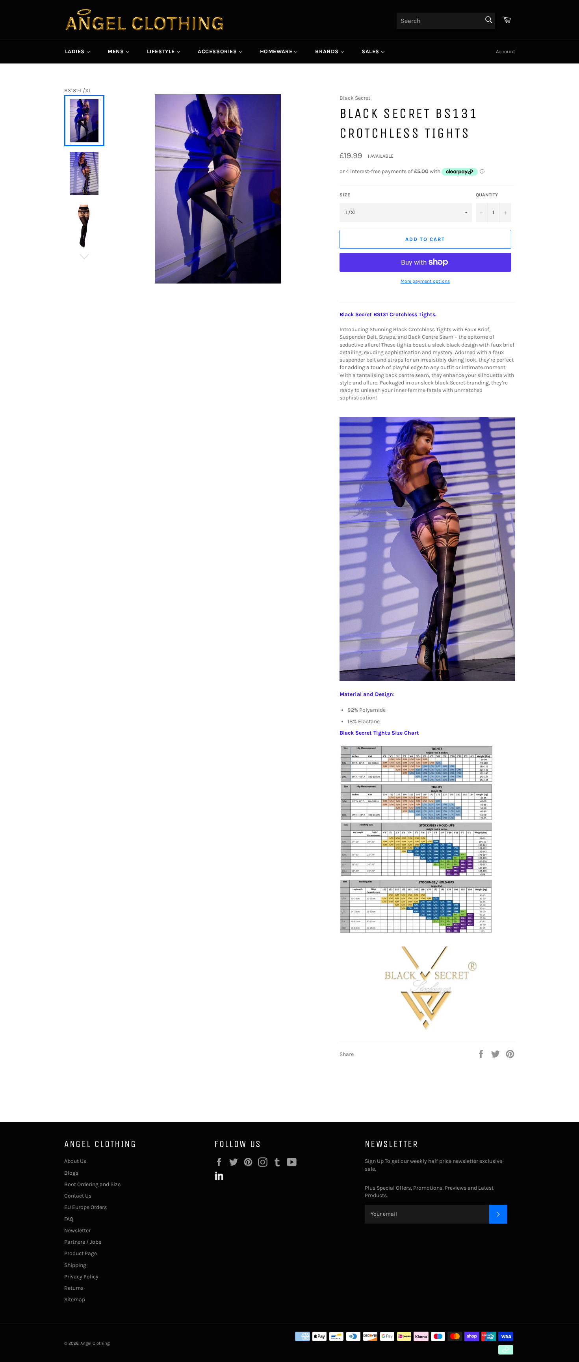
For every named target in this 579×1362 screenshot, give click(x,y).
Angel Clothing (94, 1343)
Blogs (71, 1173)
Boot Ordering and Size (92, 1184)
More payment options (425, 281)
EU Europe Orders (85, 1207)
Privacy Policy (81, 1276)
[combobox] (446, 21)
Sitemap (74, 1299)
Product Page (80, 1253)
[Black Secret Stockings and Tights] (427, 1029)
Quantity (487, 195)
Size (345, 195)
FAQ (68, 1219)
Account (505, 51)
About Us (75, 1161)
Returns (74, 1288)
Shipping (75, 1265)
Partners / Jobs (82, 1242)
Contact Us (77, 1195)
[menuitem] (77, 51)
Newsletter (77, 1230)
